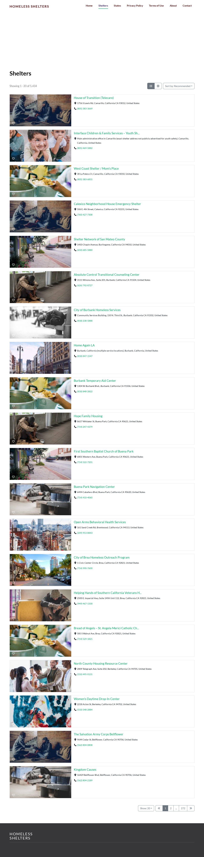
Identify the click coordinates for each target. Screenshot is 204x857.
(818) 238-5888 (84, 320)
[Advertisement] (102, 46)
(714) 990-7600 (84, 568)
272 (183, 808)
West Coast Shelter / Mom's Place (96, 168)
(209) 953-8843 (84, 532)
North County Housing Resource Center (101, 663)
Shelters (103, 5)
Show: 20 (145, 808)
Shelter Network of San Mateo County (99, 239)
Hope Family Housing (88, 416)
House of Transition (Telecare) (94, 98)
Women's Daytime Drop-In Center (97, 699)
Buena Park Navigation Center (94, 486)
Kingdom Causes (85, 769)
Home (89, 5)
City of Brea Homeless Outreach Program (102, 557)
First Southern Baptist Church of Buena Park (104, 451)
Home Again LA (84, 345)
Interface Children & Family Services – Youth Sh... (107, 133)
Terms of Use (156, 5)
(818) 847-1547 (84, 356)
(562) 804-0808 (84, 745)
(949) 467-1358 (84, 603)
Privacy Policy (135, 5)
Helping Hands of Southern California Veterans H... (108, 593)
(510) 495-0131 (84, 674)
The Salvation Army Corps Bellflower (98, 734)
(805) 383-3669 (84, 108)
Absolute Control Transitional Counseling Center (106, 274)
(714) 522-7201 (84, 462)
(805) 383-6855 (84, 179)
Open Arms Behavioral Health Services (100, 522)
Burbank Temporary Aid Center (95, 380)
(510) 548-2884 (84, 709)
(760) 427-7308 (84, 214)
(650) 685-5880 (84, 250)
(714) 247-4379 (84, 426)
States (117, 5)
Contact (187, 5)
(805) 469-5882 (84, 148)
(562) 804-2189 (84, 780)
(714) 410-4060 (84, 497)
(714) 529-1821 (84, 639)
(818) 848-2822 (84, 391)
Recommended (177, 85)
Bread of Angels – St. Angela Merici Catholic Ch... (106, 628)
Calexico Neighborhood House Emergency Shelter (107, 204)
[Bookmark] (13, 123)
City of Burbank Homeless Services (97, 310)
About (173, 5)
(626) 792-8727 (84, 285)
